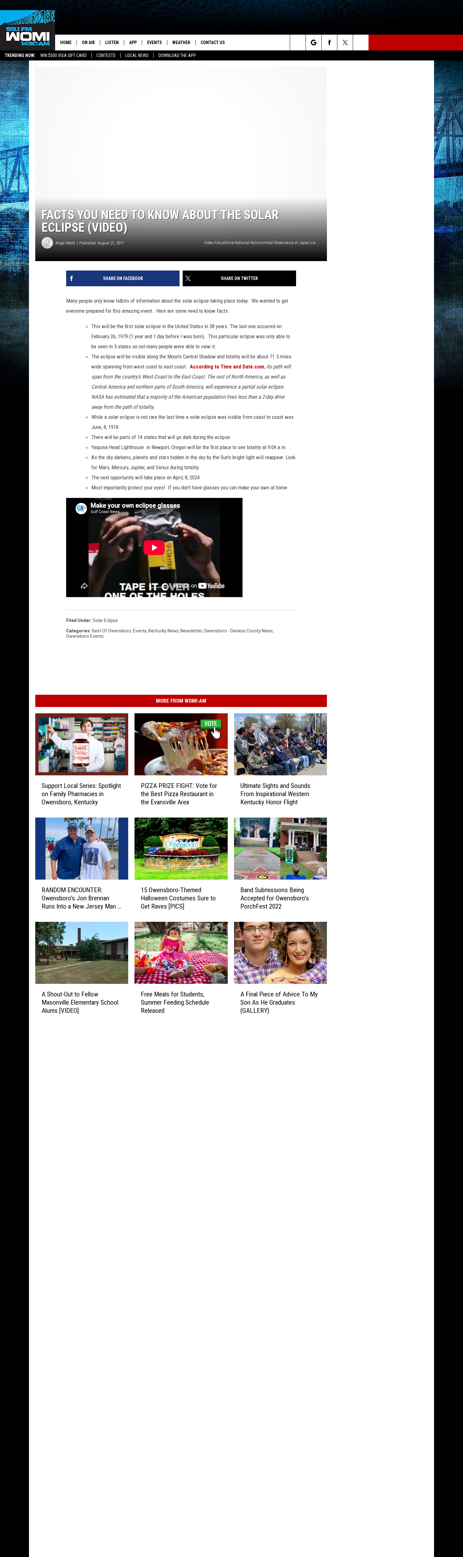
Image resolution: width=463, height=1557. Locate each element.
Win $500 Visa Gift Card (63, 55)
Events (154, 42)
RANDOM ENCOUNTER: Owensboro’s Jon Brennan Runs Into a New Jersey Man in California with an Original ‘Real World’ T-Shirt (82, 898)
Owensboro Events (85, 636)
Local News (137, 55)
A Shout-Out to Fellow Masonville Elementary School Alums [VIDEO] (80, 1002)
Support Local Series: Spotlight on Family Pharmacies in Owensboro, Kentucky (81, 794)
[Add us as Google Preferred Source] (313, 42)
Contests (106, 55)
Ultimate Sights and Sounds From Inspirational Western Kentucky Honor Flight (275, 794)
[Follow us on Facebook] (329, 42)
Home (65, 42)
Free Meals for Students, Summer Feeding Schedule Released (175, 1002)
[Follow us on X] (345, 42)
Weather (181, 42)
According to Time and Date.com (227, 366)
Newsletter (191, 630)
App (133, 42)
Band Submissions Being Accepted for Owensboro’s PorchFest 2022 (274, 898)
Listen (112, 42)
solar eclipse (105, 620)
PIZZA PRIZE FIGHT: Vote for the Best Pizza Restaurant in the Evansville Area (179, 794)
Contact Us (213, 42)
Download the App (177, 55)
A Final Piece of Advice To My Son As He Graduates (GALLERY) (279, 1002)
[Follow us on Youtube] (361, 42)
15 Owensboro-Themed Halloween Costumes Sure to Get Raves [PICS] (178, 898)
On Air (88, 42)
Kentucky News (163, 630)
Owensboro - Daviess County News (238, 630)
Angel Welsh (65, 243)
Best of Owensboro (111, 630)
